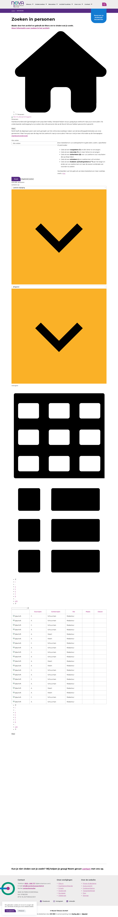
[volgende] (15, 604)
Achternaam (55, 612)
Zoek (16, 179)
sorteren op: (15, 185)
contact (86, 869)
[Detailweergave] (59, 577)
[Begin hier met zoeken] (61, 112)
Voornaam (38, 612)
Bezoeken (52, 4)
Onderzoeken (40, 4)
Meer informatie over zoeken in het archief (30, 28)
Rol (74, 612)
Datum (100, 612)
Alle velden (15, 140)
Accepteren (10, 910)
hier (64, 173)
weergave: (14, 385)
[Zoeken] (104, 4)
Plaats (88, 612)
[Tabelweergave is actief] (59, 481)
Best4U (84, 914)
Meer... (13, 128)
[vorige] (15, 579)
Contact (87, 4)
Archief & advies (65, 4)
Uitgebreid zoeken (27, 179)
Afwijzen (21, 910)
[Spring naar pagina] (28, 608)
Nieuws (28, 4)
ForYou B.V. (76, 914)
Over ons (77, 4)
